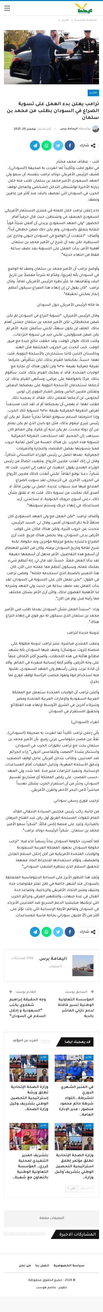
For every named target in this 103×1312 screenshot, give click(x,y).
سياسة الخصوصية (69, 1266)
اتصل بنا (42, 1266)
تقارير (93, 92)
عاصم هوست (46, 1288)
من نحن (25, 1266)
